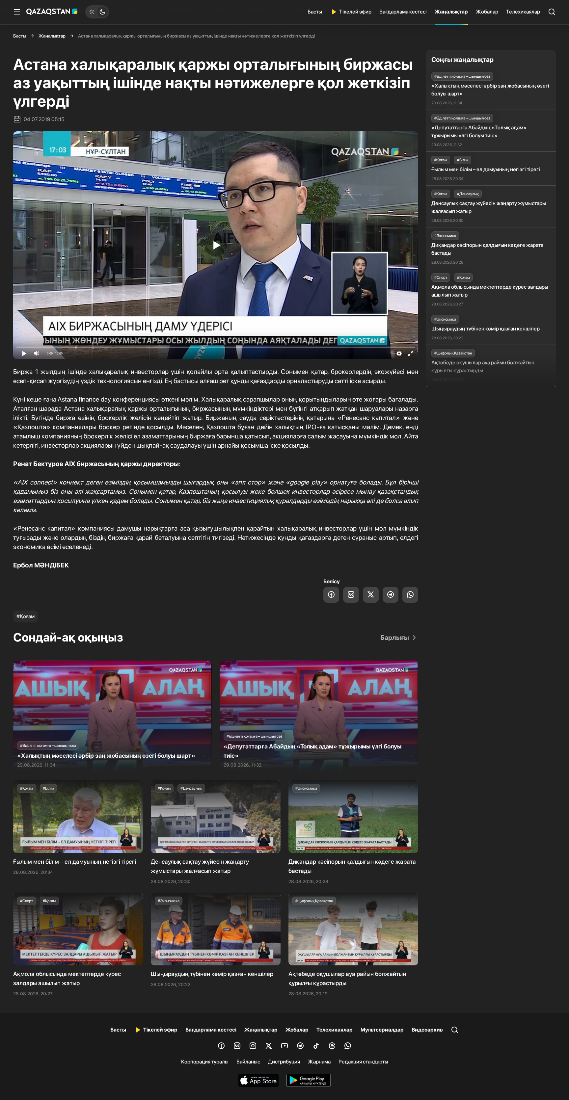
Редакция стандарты (363, 1062)
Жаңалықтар (451, 12)
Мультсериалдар (382, 1030)
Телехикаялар (523, 12)
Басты (315, 12)
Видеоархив (427, 1030)
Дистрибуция (284, 1062)
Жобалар (487, 12)
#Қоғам (25, 616)
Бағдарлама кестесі (403, 12)
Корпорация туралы (205, 1062)
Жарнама (319, 1062)
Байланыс (248, 1062)
